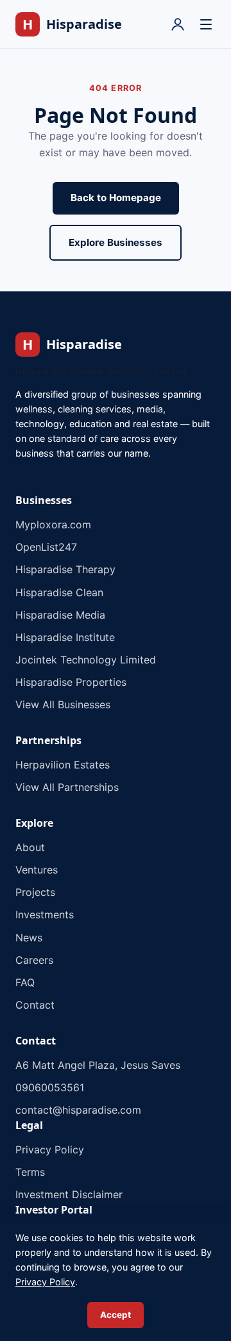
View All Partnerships (67, 787)
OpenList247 (46, 546)
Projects (35, 892)
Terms (30, 1172)
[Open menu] (206, 24)
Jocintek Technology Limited (85, 659)
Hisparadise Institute (65, 637)
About (30, 847)
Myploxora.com (53, 524)
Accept (115, 1315)
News (28, 937)
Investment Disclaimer (69, 1194)
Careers (34, 960)
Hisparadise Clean (59, 592)
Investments (44, 914)
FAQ (25, 982)
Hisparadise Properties (70, 682)
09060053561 (49, 1087)
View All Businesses (62, 704)
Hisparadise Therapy (65, 569)
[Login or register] (177, 24)
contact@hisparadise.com (78, 1109)
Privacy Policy (49, 1149)
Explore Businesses (115, 242)
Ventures (36, 869)
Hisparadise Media (60, 614)
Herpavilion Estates (62, 764)
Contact (35, 1004)
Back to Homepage (116, 197)
